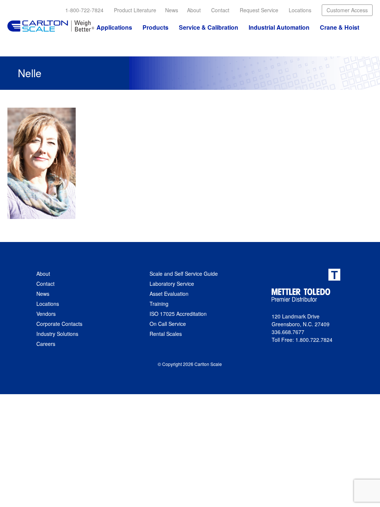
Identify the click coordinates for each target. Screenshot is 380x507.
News (171, 10)
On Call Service (168, 323)
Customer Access (347, 10)
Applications (114, 27)
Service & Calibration (208, 27)
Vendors (46, 313)
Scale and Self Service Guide (184, 273)
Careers (45, 343)
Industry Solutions (57, 333)
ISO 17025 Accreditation (178, 313)
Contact (220, 10)
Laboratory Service (172, 283)
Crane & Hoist (339, 27)
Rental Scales (166, 333)
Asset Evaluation (169, 293)
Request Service (259, 10)
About (194, 10)
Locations (300, 10)
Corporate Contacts (59, 323)
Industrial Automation (279, 27)
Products (155, 27)
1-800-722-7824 (84, 10)
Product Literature (135, 10)
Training (159, 303)
